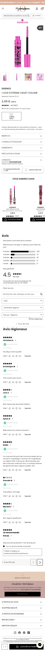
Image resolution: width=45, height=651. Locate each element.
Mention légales (9, 625)
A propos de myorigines (13, 614)
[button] (39, 644)
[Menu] (3, 9)
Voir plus (39, 129)
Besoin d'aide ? (8, 620)
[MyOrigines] (23, 9)
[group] (22, 46)
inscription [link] (22, 594)
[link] (37, 8)
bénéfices (6, 136)
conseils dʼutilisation (12, 142)
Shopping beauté (9, 608)
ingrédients (7, 148)
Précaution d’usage (11, 153)
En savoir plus (25, 108)
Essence (6, 88)
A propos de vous (10, 602)
